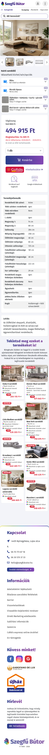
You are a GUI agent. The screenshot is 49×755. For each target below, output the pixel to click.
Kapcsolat (44, 10)
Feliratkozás (19, 726)
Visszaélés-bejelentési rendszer (22, 611)
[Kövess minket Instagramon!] (19, 659)
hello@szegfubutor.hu (22, 562)
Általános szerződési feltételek (22, 594)
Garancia (11, 627)
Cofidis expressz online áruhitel (22, 632)
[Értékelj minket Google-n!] (28, 659)
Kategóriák (8, 10)
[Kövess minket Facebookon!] (10, 659)
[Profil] (37, 3)
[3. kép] (29, 62)
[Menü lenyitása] (45, 3)
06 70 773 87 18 (18, 552)
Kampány (25, 10)
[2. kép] (19, 62)
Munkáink (34, 10)
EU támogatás (14, 638)
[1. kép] (9, 62)
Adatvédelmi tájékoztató (19, 589)
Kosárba (26, 160)
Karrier (10, 600)
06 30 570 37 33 (18, 557)
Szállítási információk (18, 621)
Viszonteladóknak (15, 605)
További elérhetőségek (19, 569)
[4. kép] (39, 62)
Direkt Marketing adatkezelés (21, 616)
